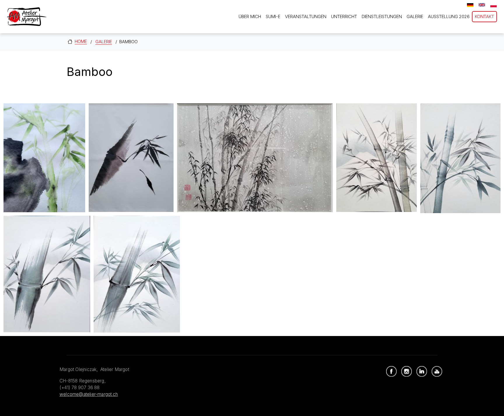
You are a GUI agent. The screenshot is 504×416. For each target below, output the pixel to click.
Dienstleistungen (382, 16)
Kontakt (484, 16)
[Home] (27, 16)
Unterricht (344, 16)
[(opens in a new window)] (391, 371)
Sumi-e (273, 16)
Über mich (250, 16)
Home (81, 41)
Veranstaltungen (305, 16)
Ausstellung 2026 (449, 16)
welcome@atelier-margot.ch (89, 394)
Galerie (415, 16)
